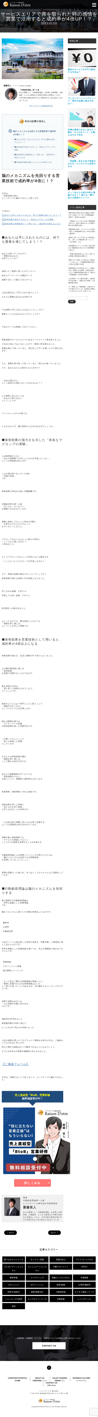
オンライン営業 (37, 1259)
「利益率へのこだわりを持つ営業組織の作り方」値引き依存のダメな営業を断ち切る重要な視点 (81, 223)
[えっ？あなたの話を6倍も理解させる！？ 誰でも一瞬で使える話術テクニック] (82, 189)
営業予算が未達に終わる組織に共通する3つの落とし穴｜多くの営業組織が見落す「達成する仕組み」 (81, 215)
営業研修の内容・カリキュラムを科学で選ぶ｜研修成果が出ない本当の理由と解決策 (81, 231)
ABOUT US (40, 1379)
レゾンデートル (84, 1299)
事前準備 (13, 1277)
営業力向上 (61, 1259)
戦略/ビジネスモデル (61, 1277)
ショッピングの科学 (13, 1299)
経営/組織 (61, 1285)
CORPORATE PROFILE (17, 1379)
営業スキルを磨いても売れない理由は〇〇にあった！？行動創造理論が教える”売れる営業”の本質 (81, 262)
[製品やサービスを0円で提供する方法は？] (82, 66)
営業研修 (61, 1299)
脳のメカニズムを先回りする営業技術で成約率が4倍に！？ (34, 133)
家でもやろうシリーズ (13, 1259)
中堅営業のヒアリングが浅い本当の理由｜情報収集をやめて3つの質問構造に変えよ (81, 248)
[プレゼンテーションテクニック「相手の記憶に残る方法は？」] (82, 94)
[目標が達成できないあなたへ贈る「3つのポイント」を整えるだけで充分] (82, 126)
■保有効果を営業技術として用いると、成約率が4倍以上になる (34, 156)
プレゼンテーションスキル (13, 1268)
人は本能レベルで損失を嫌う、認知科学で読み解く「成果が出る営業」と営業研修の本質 (81, 281)
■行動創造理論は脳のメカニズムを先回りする (33, 162)
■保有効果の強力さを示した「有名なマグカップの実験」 (34, 148)
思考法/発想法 (14, 1292)
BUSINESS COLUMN (81, 1379)
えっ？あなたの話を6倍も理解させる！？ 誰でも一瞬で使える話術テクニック (81, 195)
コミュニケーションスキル (37, 1268)
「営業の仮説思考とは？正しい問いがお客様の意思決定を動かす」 (81, 255)
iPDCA (84, 1266)
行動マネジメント (60, 1266)
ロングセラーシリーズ (37, 1299)
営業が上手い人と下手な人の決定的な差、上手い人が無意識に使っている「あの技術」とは (81, 239)
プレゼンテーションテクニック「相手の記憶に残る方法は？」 (82, 101)
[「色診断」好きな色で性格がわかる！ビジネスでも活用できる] (82, 157)
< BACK (10, 1233)
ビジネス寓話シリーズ (84, 1292)
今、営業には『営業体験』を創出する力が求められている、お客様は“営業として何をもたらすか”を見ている (81, 289)
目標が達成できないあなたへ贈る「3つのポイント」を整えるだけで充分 (82, 132)
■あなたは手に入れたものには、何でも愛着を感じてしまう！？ (34, 140)
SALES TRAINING (59, 1379)
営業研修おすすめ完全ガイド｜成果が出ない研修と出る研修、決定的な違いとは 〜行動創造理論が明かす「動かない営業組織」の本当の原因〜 (81, 271)
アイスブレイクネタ (84, 1259)
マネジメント (13, 1285)
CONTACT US (49, 1346)
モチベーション (37, 1285)
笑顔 (14, 1306)
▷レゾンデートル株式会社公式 (41, 106)
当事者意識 (61, 1292)
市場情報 (84, 1277)
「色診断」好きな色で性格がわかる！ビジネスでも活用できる (82, 163)
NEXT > (54, 1233)
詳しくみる (32, 1183)
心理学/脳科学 (84, 1285)
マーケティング (37, 1277)
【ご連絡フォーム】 (15, 1064)
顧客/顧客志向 (37, 1292)
